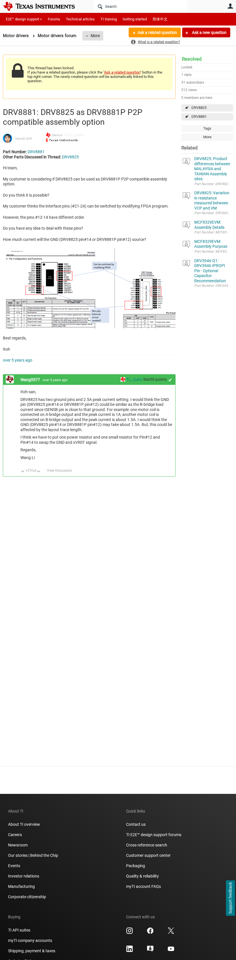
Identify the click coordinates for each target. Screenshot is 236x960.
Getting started (135, 19)
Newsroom (18, 845)
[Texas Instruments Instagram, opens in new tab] (129, 932)
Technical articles (80, 19)
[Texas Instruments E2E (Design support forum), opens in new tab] (150, 951)
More (95, 35)
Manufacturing (21, 886)
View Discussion (59, 471)
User (230, 6)
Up (22, 471)
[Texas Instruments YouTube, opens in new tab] (171, 951)
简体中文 (160, 19)
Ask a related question (157, 32)
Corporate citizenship (27, 896)
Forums (54, 19)
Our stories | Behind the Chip (33, 855)
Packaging (135, 865)
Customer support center (148, 855)
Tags (207, 128)
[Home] (43, 6)
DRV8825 (199, 107)
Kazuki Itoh (23, 139)
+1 (170, 380)
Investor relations (23, 876)
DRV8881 (199, 116)
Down (38, 471)
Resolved (192, 59)
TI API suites (19, 930)
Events (14, 865)
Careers (15, 834)
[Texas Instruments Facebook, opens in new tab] (150, 932)
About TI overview (24, 824)
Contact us (136, 824)
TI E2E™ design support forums (153, 834)
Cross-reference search (146, 845)
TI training (108, 19)
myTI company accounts (30, 940)
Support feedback (230, 898)
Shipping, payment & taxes (31, 951)
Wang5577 (30, 379)
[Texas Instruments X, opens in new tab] (171, 932)
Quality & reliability (142, 876)
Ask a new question (209, 32)
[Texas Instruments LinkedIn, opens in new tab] (129, 951)
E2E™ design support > (24, 19)
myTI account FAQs (143, 886)
